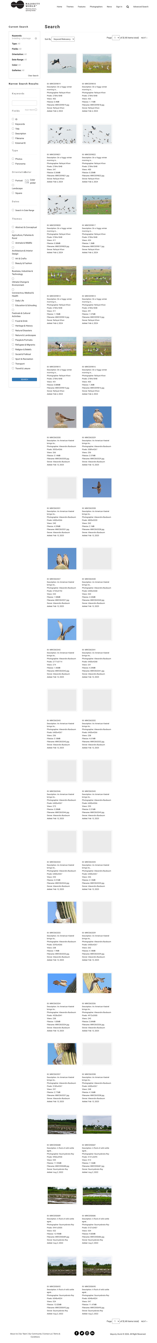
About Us (14, 1334)
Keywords (20, 124)
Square (18, 193)
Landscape (17, 188)
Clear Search (33, 76)
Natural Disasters (23, 330)
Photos (18, 159)
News (109, 7)
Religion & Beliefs (23, 349)
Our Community (35, 1334)
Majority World (116, 1334)
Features (82, 7)
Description (20, 133)
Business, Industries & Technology (22, 272)
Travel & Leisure (22, 368)
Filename (19, 138)
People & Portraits (24, 340)
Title (17, 129)
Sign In (119, 7)
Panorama (20, 163)
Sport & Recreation (24, 359)
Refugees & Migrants (25, 344)
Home (59, 7)
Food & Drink (21, 321)
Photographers (96, 7)
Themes (70, 7)
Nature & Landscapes (25, 335)
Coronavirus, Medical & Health (23, 294)
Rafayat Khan (58, 108)
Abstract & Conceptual (26, 227)
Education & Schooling (26, 305)
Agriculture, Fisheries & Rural (23, 236)
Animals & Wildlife (23, 243)
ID (16, 119)
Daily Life (19, 300)
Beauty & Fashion (23, 263)
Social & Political (23, 354)
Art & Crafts (21, 258)
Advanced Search (140, 7)
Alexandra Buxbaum (61, 462)
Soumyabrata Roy (60, 1169)
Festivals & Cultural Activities (21, 314)
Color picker (32, 181)
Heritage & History (24, 325)
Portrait (19, 180)
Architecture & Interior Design (22, 252)
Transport (20, 363)
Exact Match (29, 110)
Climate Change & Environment (20, 283)
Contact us (47, 1334)
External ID (20, 143)
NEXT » (144, 38)
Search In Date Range (24, 210)
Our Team (23, 1334)
